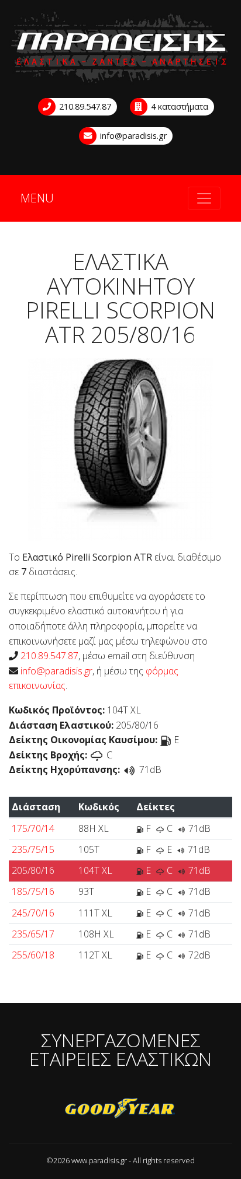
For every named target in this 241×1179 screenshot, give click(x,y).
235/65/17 (33, 934)
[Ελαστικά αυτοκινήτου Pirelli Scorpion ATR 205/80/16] (120, 448)
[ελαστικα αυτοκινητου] (120, 48)
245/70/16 (33, 913)
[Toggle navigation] (204, 198)
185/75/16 (33, 891)
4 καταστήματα (178, 106)
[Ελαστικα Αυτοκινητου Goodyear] (120, 1109)
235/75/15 (33, 849)
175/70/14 (33, 828)
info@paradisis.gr (132, 135)
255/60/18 (33, 955)
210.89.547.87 (84, 106)
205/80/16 (33, 870)
